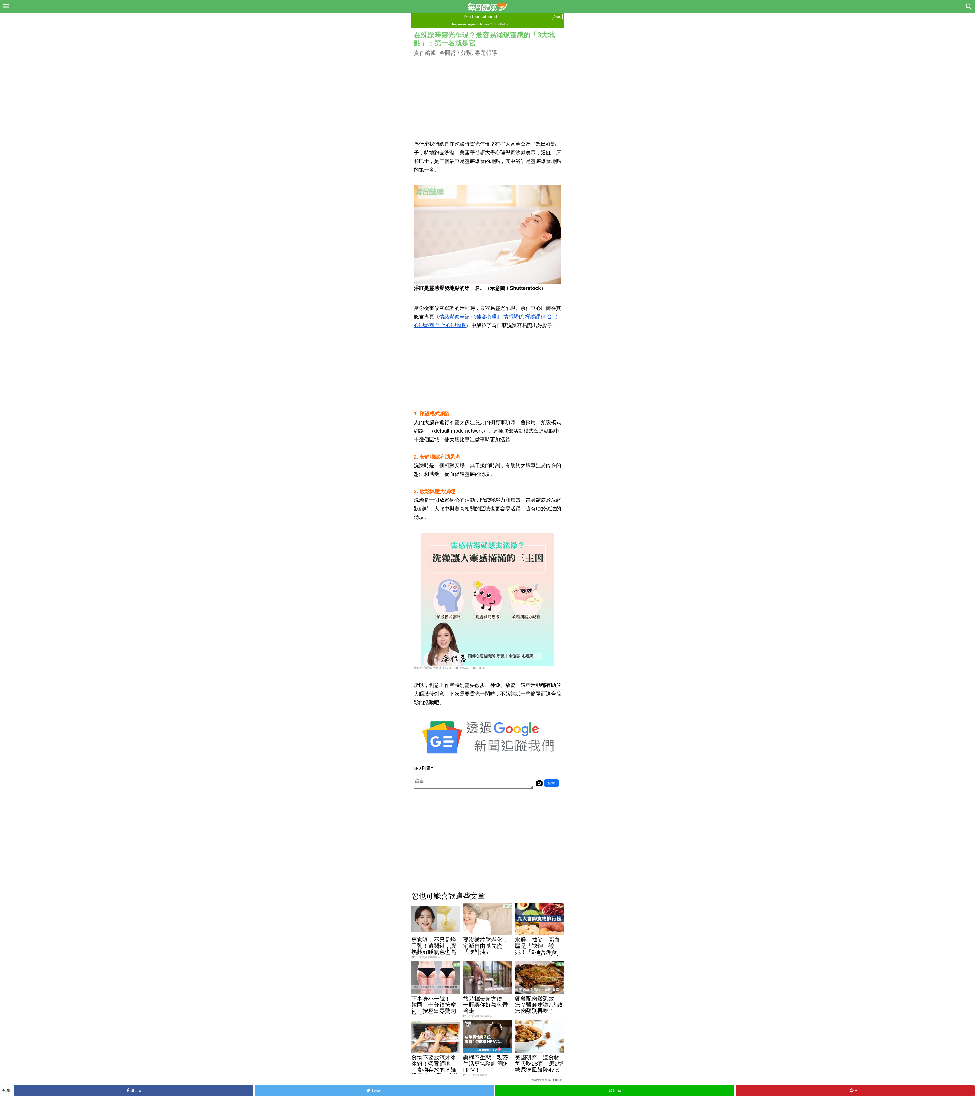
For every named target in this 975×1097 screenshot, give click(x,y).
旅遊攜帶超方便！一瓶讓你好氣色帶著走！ (485, 1004)
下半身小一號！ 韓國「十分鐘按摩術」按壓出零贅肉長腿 (433, 1007)
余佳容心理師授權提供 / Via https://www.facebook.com (451, 667)
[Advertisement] (487, 92)
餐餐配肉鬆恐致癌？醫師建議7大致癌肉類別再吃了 (539, 1004)
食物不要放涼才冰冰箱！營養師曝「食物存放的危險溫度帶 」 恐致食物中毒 (435, 1069)
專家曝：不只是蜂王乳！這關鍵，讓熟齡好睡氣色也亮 (433, 946)
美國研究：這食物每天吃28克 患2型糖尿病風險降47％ (539, 1063)
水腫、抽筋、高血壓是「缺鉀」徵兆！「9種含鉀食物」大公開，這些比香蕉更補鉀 (537, 952)
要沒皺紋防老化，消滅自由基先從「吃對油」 (485, 946)
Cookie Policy (499, 24)
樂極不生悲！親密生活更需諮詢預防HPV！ (485, 1063)
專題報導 (486, 53)
